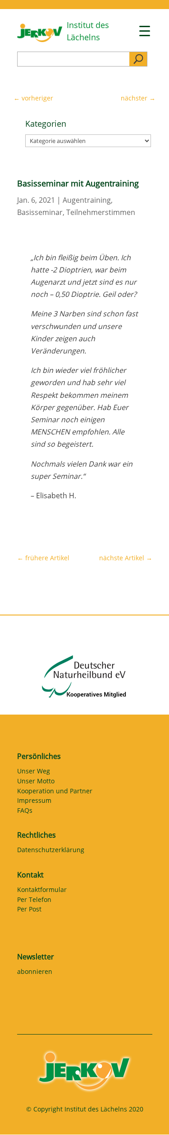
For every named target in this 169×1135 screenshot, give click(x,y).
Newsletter (35, 957)
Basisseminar (40, 212)
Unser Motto (36, 782)
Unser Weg (33, 772)
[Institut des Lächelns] (39, 39)
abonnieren (34, 973)
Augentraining (87, 200)
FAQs (24, 812)
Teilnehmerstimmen (100, 212)
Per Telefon (34, 901)
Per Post (29, 910)
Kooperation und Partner (54, 792)
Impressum (34, 802)
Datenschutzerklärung (50, 851)
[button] (16, 1118)
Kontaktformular (42, 891)
